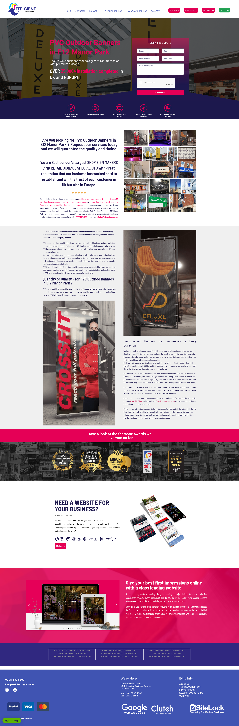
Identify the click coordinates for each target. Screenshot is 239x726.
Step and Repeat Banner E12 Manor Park (167, 650)
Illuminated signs (108, 199)
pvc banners (83, 202)
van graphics (96, 199)
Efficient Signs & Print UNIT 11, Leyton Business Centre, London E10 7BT (136, 686)
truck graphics (112, 202)
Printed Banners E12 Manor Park (72, 653)
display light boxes (97, 202)
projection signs (58, 202)
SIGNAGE (93, 11)
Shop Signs (44, 205)
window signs (72, 202)
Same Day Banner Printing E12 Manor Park (167, 656)
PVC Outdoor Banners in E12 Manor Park (72, 650)
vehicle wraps (84, 199)
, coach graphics (55, 205)
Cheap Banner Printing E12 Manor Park (119, 650)
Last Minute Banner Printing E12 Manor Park (72, 656)
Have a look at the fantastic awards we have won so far (119, 436)
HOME (68, 11)
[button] (28, 605)
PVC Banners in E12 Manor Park (167, 653)
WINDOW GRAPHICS (137, 11)
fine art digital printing (73, 205)
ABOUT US (80, 11)
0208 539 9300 (81, 217)
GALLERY (155, 11)
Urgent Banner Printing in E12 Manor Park (119, 653)
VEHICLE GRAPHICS (113, 11)
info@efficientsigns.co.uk (164, 401)
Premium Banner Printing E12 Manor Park (119, 656)
